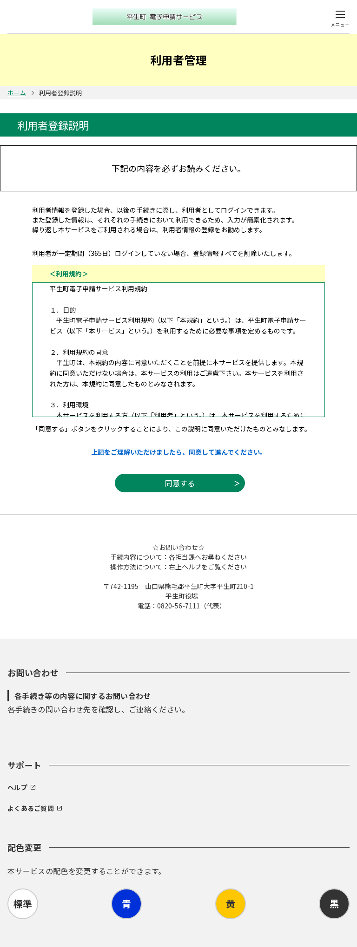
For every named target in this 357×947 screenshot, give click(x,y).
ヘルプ (17, 787)
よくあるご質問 (30, 808)
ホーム (16, 93)
